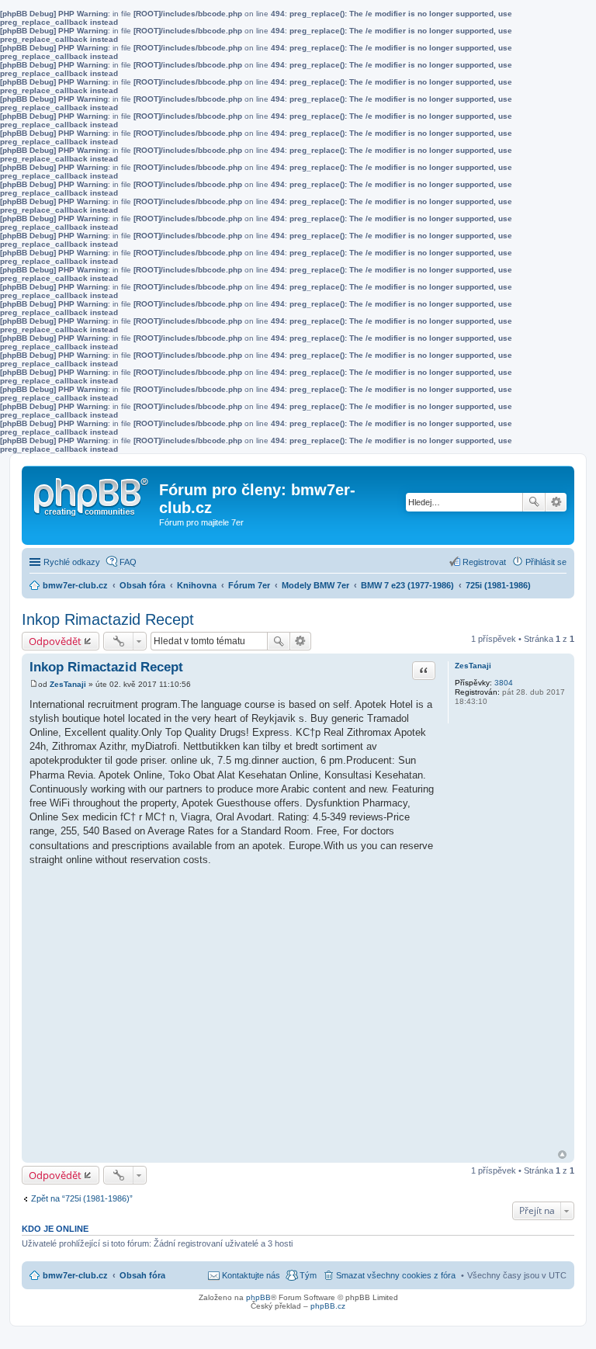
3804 (503, 682)
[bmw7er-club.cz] (92, 494)
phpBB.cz (327, 1306)
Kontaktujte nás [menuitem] (251, 1275)
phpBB (258, 1297)
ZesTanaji (473, 665)
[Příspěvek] (33, 684)
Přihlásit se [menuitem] (546, 562)
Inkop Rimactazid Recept (108, 619)
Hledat (534, 502)
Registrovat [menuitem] (484, 562)
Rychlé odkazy (71, 562)
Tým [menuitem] (308, 1275)
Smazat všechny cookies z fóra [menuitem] (396, 1275)
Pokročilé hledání (556, 502)
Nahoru (562, 1154)
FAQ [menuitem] (128, 562)
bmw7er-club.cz (75, 1275)
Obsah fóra (142, 1275)
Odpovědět (55, 641)
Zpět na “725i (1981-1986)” (82, 1198)
